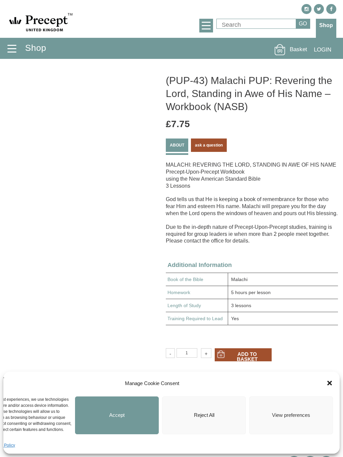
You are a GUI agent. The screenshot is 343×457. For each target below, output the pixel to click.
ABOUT (177, 145)
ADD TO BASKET (247, 356)
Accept (117, 415)
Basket (298, 49)
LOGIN (322, 50)
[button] (329, 383)
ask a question (209, 145)
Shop (326, 25)
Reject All (204, 415)
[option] (79, 146)
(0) (279, 51)
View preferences (291, 415)
